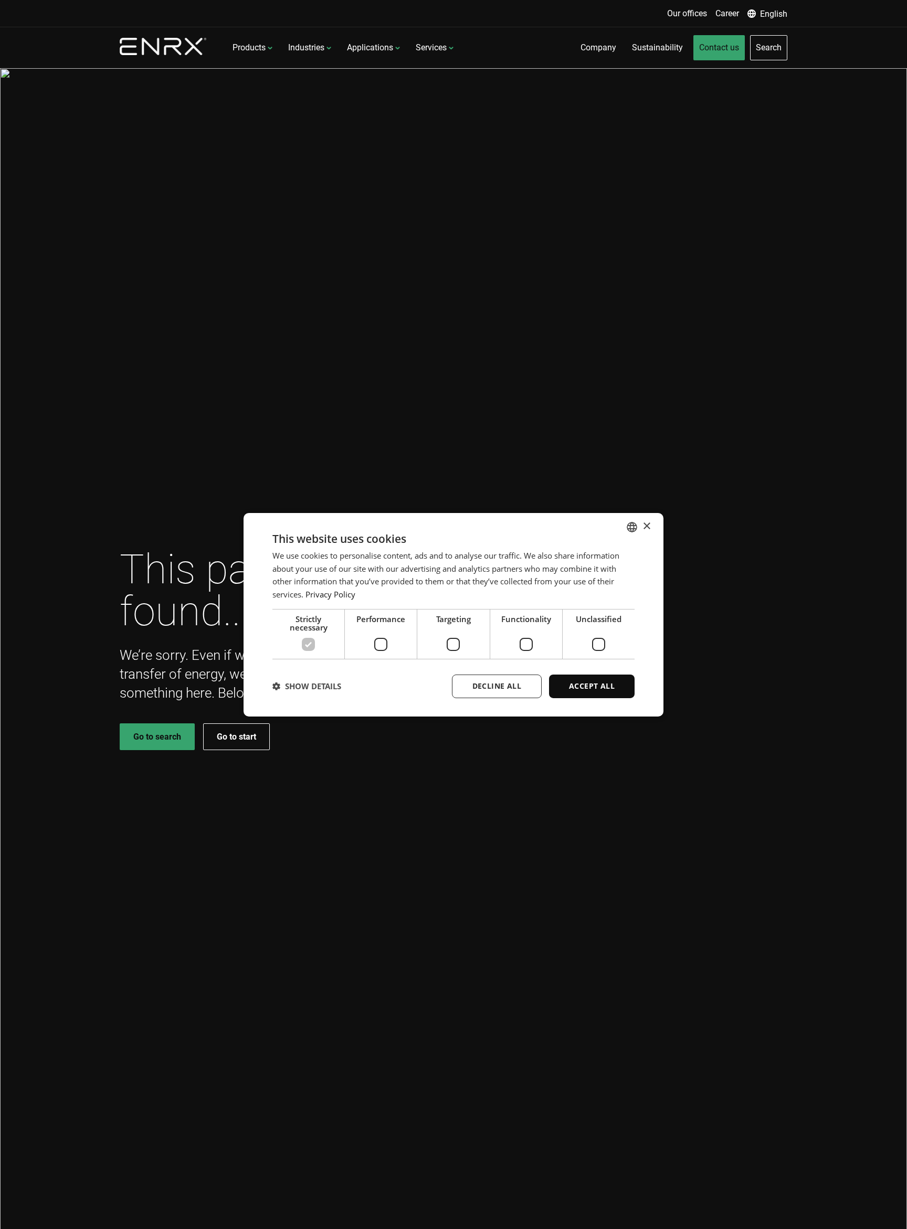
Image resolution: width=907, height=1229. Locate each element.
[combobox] (632, 526)
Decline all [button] (496, 686)
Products (249, 47)
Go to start (236, 737)
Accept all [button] (592, 686)
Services (431, 47)
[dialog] (453, 614)
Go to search (157, 737)
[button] (306, 686)
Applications (370, 47)
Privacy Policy (330, 594)
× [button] (646, 526)
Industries (306, 47)
